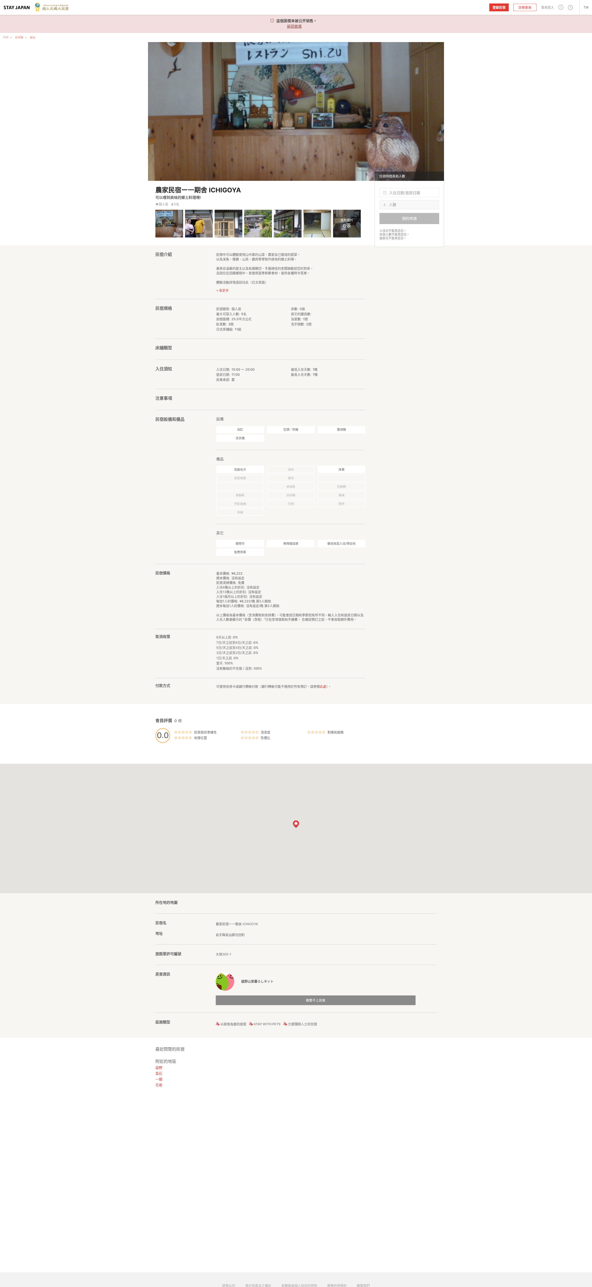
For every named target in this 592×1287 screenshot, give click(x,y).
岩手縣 (19, 37)
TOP (6, 37)
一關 (158, 1079)
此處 (323, 686)
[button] (561, 7)
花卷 (158, 1085)
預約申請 (409, 218)
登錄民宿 (499, 7)
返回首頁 (294, 26)
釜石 (158, 1073)
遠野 (158, 1067)
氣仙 (32, 37)
